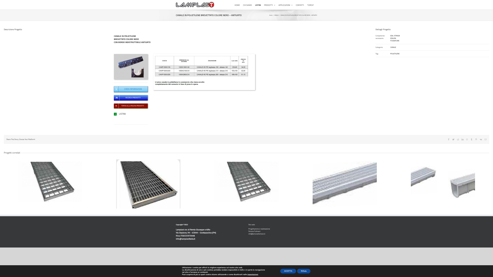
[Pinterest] (476, 139)
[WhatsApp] (467, 139)
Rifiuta (304, 271)
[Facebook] (449, 139)
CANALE (393, 47)
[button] (131, 113)
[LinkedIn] (463, 139)
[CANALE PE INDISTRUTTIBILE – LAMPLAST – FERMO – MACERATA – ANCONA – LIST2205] (204, 54)
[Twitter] (453, 139)
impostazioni (252, 274)
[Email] (486, 139)
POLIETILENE (395, 53)
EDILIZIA (393, 38)
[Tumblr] (472, 139)
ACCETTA (288, 271)
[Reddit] (458, 139)
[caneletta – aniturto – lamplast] (131, 54)
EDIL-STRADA (395, 35)
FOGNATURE (394, 40)
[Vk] (481, 139)
